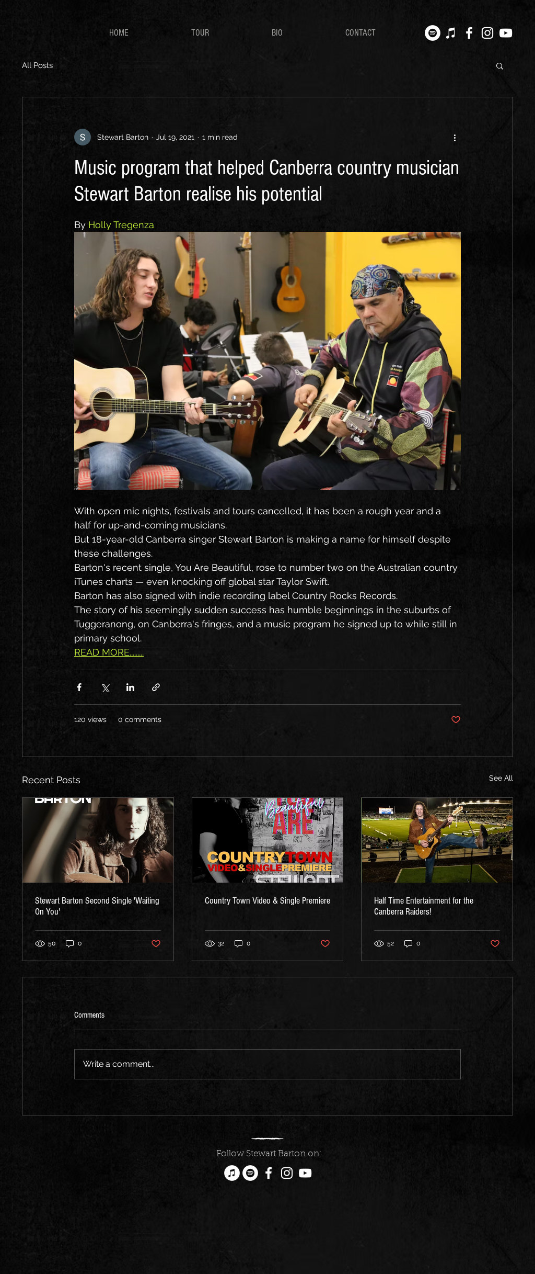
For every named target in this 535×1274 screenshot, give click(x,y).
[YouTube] (506, 33)
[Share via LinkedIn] (130, 687)
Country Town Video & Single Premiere (267, 900)
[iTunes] (451, 33)
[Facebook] (469, 33)
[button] (500, 65)
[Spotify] (432, 33)
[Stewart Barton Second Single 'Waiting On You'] (97, 840)
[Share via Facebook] (79, 687)
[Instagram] (487, 33)
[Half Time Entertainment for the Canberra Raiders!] (437, 840)
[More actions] (454, 137)
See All (501, 778)
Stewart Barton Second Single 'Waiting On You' (97, 906)
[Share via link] (156, 687)
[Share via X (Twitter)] (105, 687)
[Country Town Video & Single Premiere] (267, 840)
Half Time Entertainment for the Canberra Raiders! (423, 906)
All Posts (37, 65)
